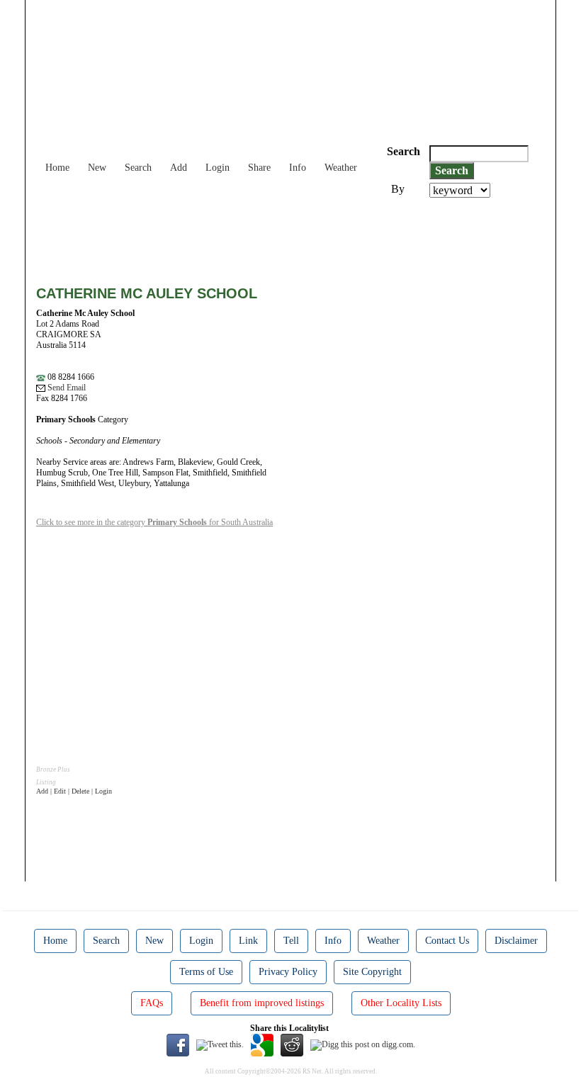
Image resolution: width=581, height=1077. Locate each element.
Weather (341, 167)
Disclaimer (516, 940)
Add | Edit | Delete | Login (74, 791)
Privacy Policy (288, 971)
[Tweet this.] (220, 1044)
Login (217, 167)
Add (178, 167)
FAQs (151, 1003)
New (97, 167)
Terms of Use (206, 971)
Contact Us (447, 940)
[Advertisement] (294, 237)
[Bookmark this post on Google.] (262, 1044)
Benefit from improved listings (262, 1003)
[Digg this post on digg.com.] (363, 1044)
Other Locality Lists (401, 1003)
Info (297, 167)
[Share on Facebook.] (178, 1044)
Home (57, 167)
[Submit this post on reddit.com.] (292, 1044)
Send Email (65, 388)
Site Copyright (372, 971)
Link (248, 940)
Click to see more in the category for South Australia (154, 522)
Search (138, 167)
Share (259, 167)
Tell (291, 940)
